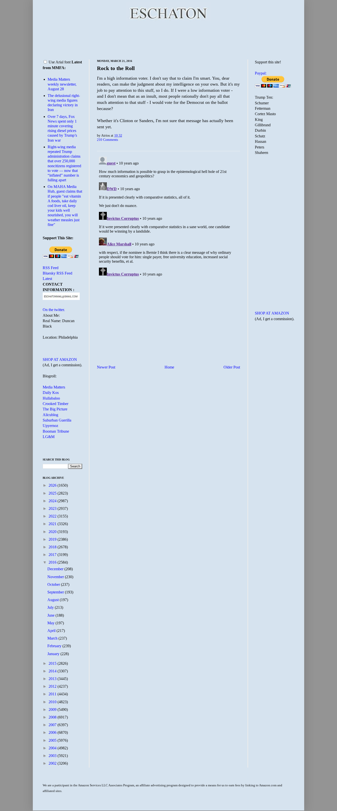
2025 (53, 493)
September (56, 592)
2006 (53, 732)
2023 (53, 508)
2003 (53, 756)
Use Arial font (60, 62)
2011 (53, 694)
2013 (53, 679)
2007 (53, 725)
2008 (53, 717)
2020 (53, 532)
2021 (53, 524)
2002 (53, 763)
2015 (53, 663)
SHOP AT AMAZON (60, 359)
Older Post (232, 367)
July (51, 607)
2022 (53, 516)
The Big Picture (55, 409)
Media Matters (54, 387)
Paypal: (260, 73)
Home (169, 367)
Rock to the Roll (116, 68)
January (53, 654)
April (51, 630)
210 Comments (107, 140)
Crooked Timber (55, 404)
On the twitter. (54, 310)
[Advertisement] (168, 39)
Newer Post (106, 367)
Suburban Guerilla (57, 420)
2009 (53, 709)
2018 (53, 547)
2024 (53, 501)
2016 (53, 562)
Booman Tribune (56, 431)
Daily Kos (51, 392)
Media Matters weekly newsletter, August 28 (62, 84)
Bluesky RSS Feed (57, 273)
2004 (53, 748)
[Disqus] (168, 216)
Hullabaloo (51, 398)
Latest (47, 278)
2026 (53, 485)
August (53, 600)
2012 (53, 686)
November (56, 577)
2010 (53, 702)
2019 (53, 539)
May (51, 623)
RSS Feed (50, 268)
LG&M (49, 437)
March (52, 638)
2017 (53, 555)
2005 (53, 740)
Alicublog (50, 415)
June (51, 615)
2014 (53, 671)
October (54, 584)
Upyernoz (50, 426)
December (55, 569)
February (54, 646)
